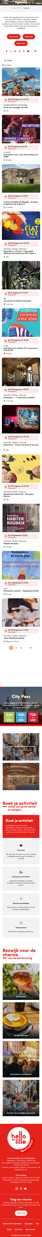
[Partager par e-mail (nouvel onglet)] (28, 51)
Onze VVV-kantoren (12, 1223)
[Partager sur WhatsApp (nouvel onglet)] (19, 51)
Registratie (21, 1213)
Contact (18, 1229)
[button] (35, 51)
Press (9, 1229)
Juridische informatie (21, 1235)
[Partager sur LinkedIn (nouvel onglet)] (15, 51)
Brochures (30, 1229)
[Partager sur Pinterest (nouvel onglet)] (24, 51)
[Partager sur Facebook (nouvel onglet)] (6, 51)
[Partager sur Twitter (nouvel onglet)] (11, 51)
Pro (37, 1223)
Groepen (29, 1223)
